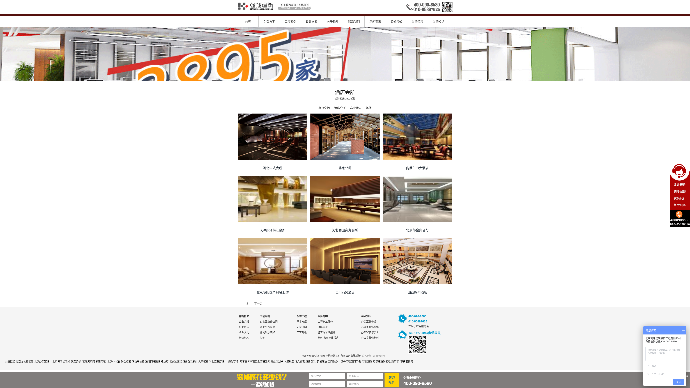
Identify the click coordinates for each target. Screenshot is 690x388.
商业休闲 (356, 108)
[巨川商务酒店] (345, 261)
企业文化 (244, 332)
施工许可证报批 (326, 332)
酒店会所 (340, 108)
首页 (248, 21)
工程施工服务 (325, 321)
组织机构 (244, 337)
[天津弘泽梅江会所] (272, 199)
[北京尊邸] (345, 137)
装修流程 (417, 21)
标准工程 (302, 316)
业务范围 (323, 316)
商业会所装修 (267, 327)
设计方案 (311, 21)
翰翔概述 (244, 316)
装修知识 (438, 21)
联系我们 (354, 21)
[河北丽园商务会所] (345, 199)
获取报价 (391, 379)
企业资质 (244, 327)
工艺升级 (302, 332)
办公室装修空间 (269, 321)
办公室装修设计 (370, 321)
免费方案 (269, 21)
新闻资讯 (375, 21)
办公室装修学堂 (370, 332)
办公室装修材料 (370, 337)
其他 (369, 108)
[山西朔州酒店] (417, 261)
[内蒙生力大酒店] (417, 137)
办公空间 (324, 108)
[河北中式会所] (272, 137)
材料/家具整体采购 (328, 337)
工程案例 (290, 21)
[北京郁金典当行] (417, 199)
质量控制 (302, 327)
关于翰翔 (333, 21)
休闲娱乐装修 (267, 332)
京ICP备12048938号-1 (375, 355)
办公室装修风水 (370, 327)
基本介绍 (302, 321)
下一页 (258, 303)
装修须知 (396, 21)
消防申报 (323, 327)
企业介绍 (244, 321)
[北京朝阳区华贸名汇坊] (272, 261)
